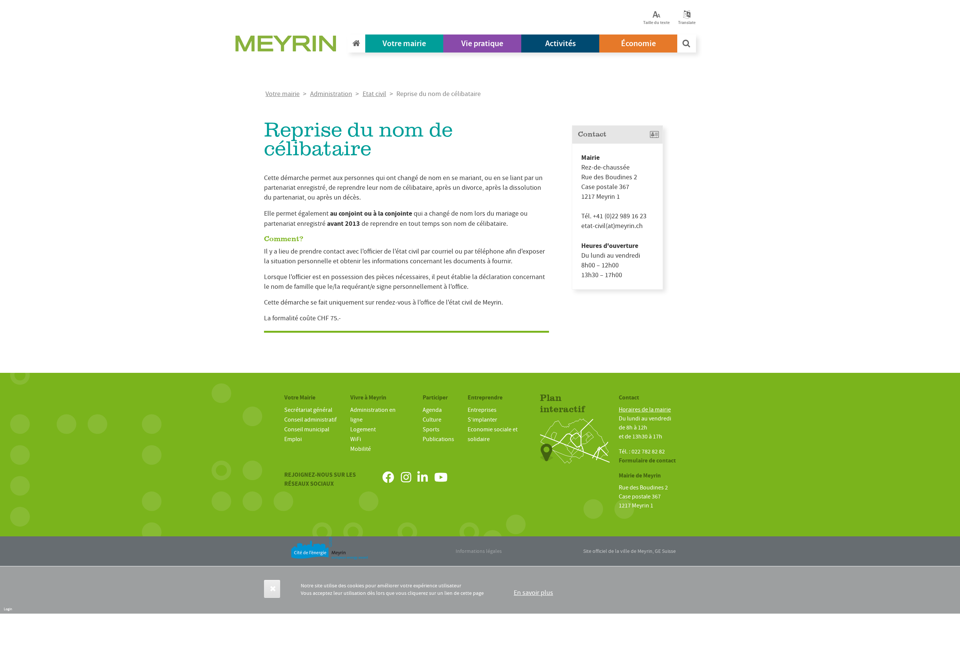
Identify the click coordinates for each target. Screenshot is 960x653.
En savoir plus (533, 592)
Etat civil (374, 94)
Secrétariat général (308, 410)
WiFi (355, 439)
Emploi (293, 439)
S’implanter (482, 419)
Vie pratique (482, 43)
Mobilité (360, 449)
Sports (431, 429)
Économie (638, 43)
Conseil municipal (306, 429)
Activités (560, 43)
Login (8, 608)
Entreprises (482, 410)
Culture (432, 419)
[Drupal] (288, 45)
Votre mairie (404, 43)
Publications (438, 439)
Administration (331, 94)
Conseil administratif (310, 419)
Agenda (432, 410)
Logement (363, 429)
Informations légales (479, 551)
